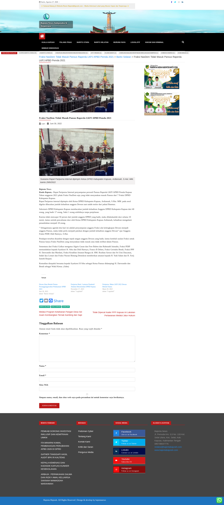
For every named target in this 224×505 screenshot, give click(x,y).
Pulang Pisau (66, 42)
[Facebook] (172, 2)
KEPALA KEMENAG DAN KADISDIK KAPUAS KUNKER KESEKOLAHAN (55, 466)
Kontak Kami (84, 442)
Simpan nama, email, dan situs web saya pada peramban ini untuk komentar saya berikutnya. (81, 397)
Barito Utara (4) (46, 53)
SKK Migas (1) (183, 53)
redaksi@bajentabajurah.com (168, 447)
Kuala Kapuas (48, 42)
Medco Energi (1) (169, 53)
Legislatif (135, 42)
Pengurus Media (85, 452)
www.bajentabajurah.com (166, 450)
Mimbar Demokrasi (50, 48)
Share (59, 301)
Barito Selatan (101, 42)
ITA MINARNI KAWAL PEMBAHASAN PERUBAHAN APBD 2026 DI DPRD (55, 446)
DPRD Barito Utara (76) (28, 53)
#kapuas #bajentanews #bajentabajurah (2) (72, 53)
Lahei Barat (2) (111, 53)
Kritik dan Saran (85, 447)
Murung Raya (119, 42)
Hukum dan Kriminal (154, 42)
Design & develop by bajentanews (91, 500)
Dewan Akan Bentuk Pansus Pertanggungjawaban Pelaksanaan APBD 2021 (52, 287)
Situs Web (43, 385)
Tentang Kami (84, 436)
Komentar (44, 333)
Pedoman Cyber (85, 431)
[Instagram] (179, 2)
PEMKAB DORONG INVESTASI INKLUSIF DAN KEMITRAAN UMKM (56, 434)
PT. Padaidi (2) (96, 53)
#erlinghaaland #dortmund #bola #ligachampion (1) (139, 53)
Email (42, 375)
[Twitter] (175, 2)
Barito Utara (83, 42)
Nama (42, 366)
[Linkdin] (182, 2)
